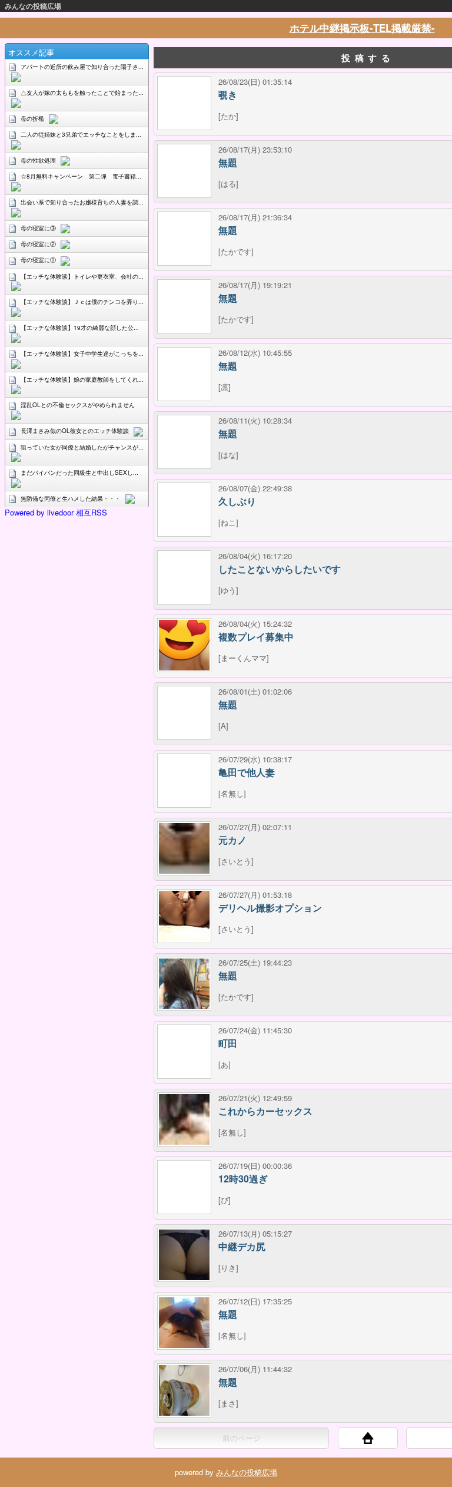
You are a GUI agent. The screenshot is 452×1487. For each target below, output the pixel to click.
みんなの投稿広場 (33, 6)
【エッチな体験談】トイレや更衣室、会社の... (82, 276)
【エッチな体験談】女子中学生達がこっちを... (82, 353)
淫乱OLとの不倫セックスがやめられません (78, 405)
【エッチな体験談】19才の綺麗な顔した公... (80, 327)
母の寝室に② (38, 244)
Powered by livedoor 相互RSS (56, 512)
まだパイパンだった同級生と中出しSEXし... (79, 472)
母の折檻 (32, 118)
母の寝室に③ (38, 228)
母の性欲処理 (38, 160)
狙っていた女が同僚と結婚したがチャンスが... (82, 447)
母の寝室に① (38, 260)
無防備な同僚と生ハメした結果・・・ (71, 498)
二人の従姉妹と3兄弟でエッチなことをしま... (81, 134)
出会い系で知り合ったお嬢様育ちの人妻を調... (82, 202)
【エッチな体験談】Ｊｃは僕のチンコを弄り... (82, 302)
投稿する (367, 57)
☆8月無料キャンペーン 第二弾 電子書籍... (81, 176)
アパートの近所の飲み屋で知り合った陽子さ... (82, 66)
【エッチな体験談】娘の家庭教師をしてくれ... (82, 379)
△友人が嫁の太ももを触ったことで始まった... (82, 92)
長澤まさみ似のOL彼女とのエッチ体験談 (75, 431)
